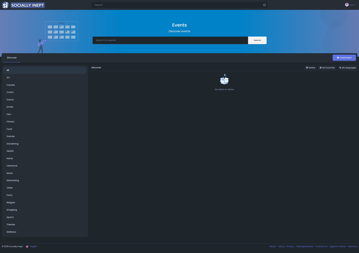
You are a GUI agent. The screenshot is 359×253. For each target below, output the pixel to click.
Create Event (346, 57)
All (8, 70)
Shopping (12, 209)
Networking (13, 180)
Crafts (10, 92)
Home (10, 158)
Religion (11, 202)
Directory (352, 246)
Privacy (290, 246)
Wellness (11, 231)
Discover (12, 57)
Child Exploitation (305, 246)
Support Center (338, 246)
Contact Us (322, 246)
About (273, 246)
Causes (11, 84)
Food (9, 129)
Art (8, 77)
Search (257, 40)
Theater (11, 224)
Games (11, 136)
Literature (12, 165)
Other (10, 187)
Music (10, 173)
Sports (10, 217)
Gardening (13, 143)
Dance (10, 99)
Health (10, 151)
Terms (281, 246)
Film (9, 114)
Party (9, 195)
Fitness (10, 121)
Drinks (10, 106)
